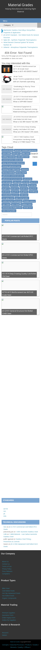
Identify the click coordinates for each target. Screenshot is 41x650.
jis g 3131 (33, 188)
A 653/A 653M (7, 150)
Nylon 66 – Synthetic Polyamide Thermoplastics (20, 40)
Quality (20, 647)
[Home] (4, 506)
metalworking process (10, 195)
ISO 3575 (14, 185)
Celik (5, 534)
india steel (17, 182)
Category (7, 25)
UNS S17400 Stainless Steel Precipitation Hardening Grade (24, 138)
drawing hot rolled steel (11, 169)
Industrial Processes (17, 645)
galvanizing (27, 179)
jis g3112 (5, 188)
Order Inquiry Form (8, 618)
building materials (8, 157)
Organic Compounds (9, 598)
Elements (13, 647)
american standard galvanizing (26, 150)
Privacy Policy (6, 569)
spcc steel (15, 204)
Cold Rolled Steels (8, 591)
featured (25, 169)
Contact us (6, 564)
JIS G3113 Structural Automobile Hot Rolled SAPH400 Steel (25, 97)
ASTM (5, 509)
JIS (4, 514)
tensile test (28, 207)
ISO (4, 511)
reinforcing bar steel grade (12, 201)
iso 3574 (5, 185)
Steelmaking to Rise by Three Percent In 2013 (24, 87)
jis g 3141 (15, 192)
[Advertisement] (20, 407)
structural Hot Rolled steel (12, 207)
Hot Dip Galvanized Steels (11, 593)
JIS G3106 (32, 185)
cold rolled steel (23, 157)
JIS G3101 (23, 185)
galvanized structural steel (12, 179)
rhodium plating (29, 201)
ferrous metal (21, 172)
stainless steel (26, 204)
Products (28, 645)
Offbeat (27, 647)
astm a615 (16, 153)
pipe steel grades (21, 198)
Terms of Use (7, 566)
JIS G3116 (23, 188)
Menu (5, 21)
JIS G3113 (14, 188)
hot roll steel (7, 182)
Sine (4, 527)
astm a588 (6, 153)
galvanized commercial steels (13, 176)
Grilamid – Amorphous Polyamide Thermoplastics (20, 47)
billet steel (26, 153)
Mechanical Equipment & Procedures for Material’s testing (25, 108)
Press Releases (7, 571)
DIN (4, 516)
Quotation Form (7, 615)
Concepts (5, 645)
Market (4, 635)
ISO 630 (26, 182)
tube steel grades (8, 211)
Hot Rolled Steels (8, 596)
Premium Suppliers (8, 613)
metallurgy (33, 192)
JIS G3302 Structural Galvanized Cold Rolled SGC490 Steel (24, 118)
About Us (5, 561)
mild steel (24, 195)
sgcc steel (6, 204)
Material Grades (20, 5)
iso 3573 (34, 182)
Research (5, 633)
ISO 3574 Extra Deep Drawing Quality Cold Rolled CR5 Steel (24, 128)
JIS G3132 (6, 192)
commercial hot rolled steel (12, 160)
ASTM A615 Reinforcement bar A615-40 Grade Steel (24, 67)
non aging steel (7, 198)
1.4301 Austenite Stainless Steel (27, 532)
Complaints (6, 574)
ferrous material (8, 172)
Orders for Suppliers (9, 620)
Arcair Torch (18, 76)
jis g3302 (24, 192)
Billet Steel (5, 588)
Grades (35, 645)
